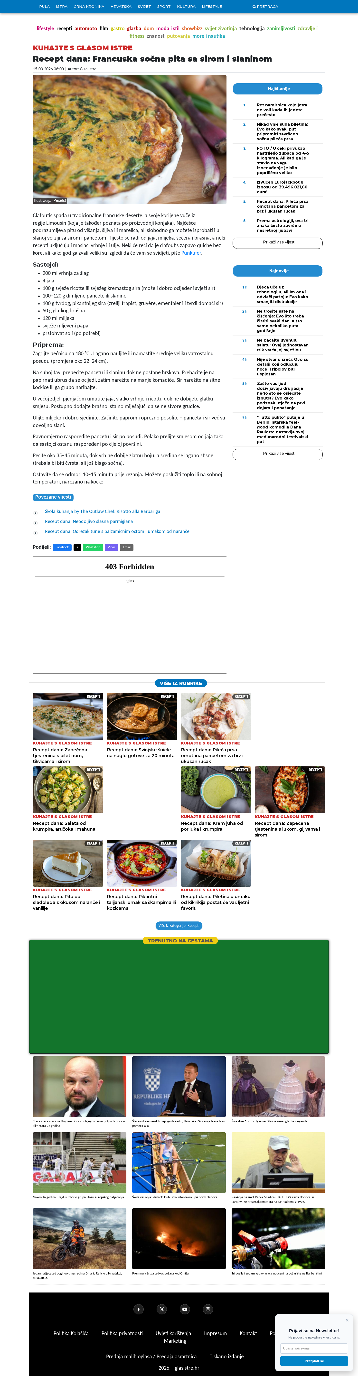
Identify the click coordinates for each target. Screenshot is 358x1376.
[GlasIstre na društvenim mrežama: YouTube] (191, 1309)
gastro (118, 29)
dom (149, 29)
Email (127, 547)
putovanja (178, 36)
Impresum (216, 1334)
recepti (64, 29)
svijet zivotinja (221, 29)
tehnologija (252, 29)
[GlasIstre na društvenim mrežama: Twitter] (168, 1309)
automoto (86, 29)
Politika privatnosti (122, 1334)
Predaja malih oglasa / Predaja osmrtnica (152, 1357)
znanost (156, 36)
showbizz (192, 29)
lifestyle (45, 29)
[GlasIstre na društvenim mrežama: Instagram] (214, 1309)
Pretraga (267, 6)
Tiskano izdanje (227, 1357)
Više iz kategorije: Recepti (179, 926)
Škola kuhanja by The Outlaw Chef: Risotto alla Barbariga (102, 511)
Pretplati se (314, 1361)
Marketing (175, 1341)
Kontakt (249, 1334)
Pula (44, 6)
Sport (164, 6)
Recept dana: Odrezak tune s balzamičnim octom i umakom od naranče (117, 531)
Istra (61, 6)
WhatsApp (93, 547)
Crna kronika (89, 6)
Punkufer (191, 253)
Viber (111, 547)
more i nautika (208, 36)
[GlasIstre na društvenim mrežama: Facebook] (144, 1309)
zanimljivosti (281, 29)
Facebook (62, 547)
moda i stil (167, 29)
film (104, 29)
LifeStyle (212, 6)
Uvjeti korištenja (174, 1334)
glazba (134, 29)
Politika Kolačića (72, 1334)
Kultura (186, 6)
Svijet (144, 6)
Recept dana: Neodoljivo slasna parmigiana (89, 521)
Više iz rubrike (181, 683)
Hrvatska (121, 6)
